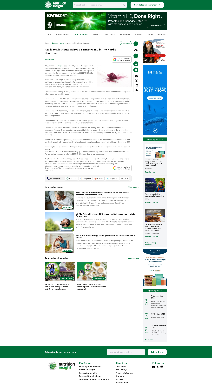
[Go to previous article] (136, 63)
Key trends (110, 34)
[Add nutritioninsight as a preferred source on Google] (122, 59)
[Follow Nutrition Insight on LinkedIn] (153, 368)
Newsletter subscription (145, 5)
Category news (81, 34)
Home (48, 34)
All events (149, 340)
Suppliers (162, 34)
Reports (96, 34)
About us (121, 363)
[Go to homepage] (61, 369)
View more (132, 187)
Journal (138, 34)
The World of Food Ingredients (94, 379)
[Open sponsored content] (106, 29)
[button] (71, 178)
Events (149, 34)
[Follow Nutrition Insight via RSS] (158, 368)
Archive (119, 379)
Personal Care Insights (90, 376)
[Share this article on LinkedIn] (136, 86)
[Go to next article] (136, 70)
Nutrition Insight (87, 370)
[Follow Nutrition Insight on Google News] (162, 368)
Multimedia (125, 34)
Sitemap (120, 376)
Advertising (121, 370)
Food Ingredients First (90, 366)
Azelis (60, 66)
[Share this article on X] (136, 81)
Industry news (62, 34)
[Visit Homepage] (55, 9)
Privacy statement (124, 373)
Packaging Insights (88, 373)
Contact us (121, 366)
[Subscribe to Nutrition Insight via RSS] (136, 90)
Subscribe (156, 352)
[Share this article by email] (136, 76)
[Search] (124, 5)
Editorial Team (122, 382)
